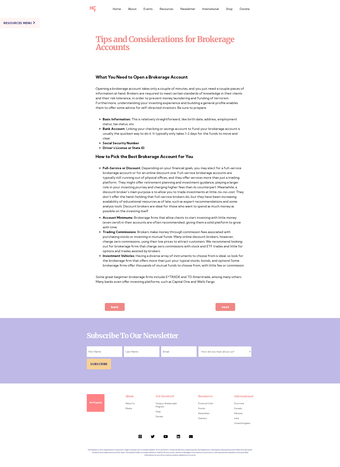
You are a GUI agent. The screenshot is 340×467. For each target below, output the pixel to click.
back (114, 307)
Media (129, 408)
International (210, 9)
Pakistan (238, 413)
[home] (93, 9)
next (225, 307)
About (132, 9)
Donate (245, 9)
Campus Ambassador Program (166, 405)
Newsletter (187, 9)
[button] (166, 9)
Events (148, 9)
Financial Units (205, 403)
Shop (229, 9)
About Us (130, 403)
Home (117, 9)
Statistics (202, 418)
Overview (239, 403)
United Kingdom (242, 423)
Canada (238, 408)
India (236, 418)
